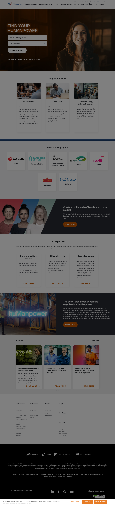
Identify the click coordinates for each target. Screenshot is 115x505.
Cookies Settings (74, 501)
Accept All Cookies (100, 501)
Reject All (87, 501)
